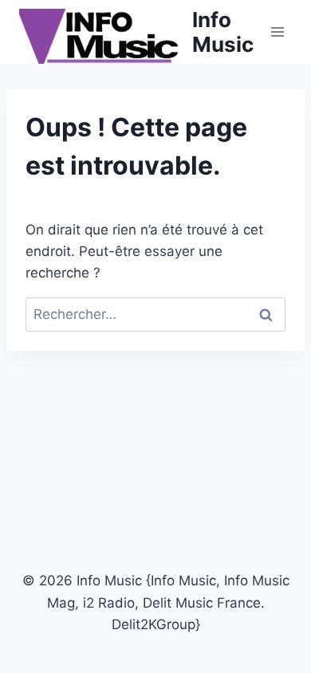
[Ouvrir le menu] (277, 31)
